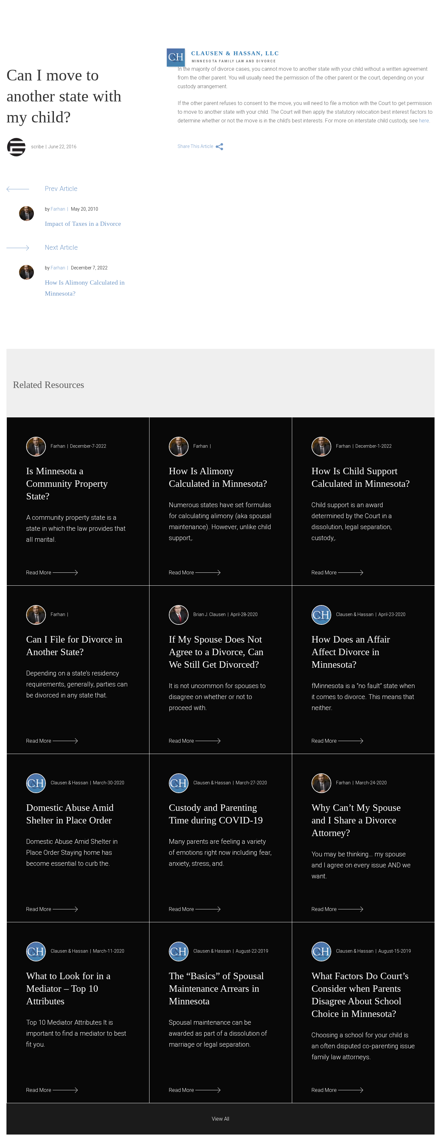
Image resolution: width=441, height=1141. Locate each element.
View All (220, 1119)
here (424, 121)
